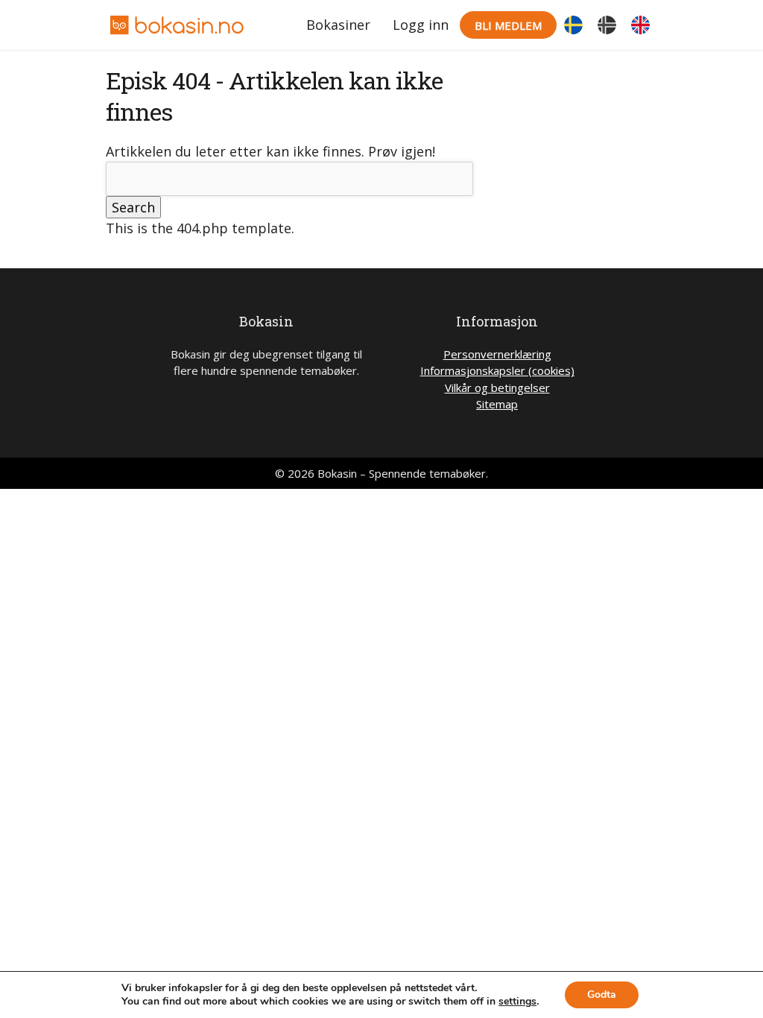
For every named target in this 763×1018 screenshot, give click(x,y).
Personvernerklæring (497, 354)
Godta (601, 994)
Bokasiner (338, 25)
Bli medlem (508, 25)
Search (133, 207)
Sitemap (497, 403)
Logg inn (421, 25)
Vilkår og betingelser (497, 387)
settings (517, 1001)
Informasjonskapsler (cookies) (497, 370)
